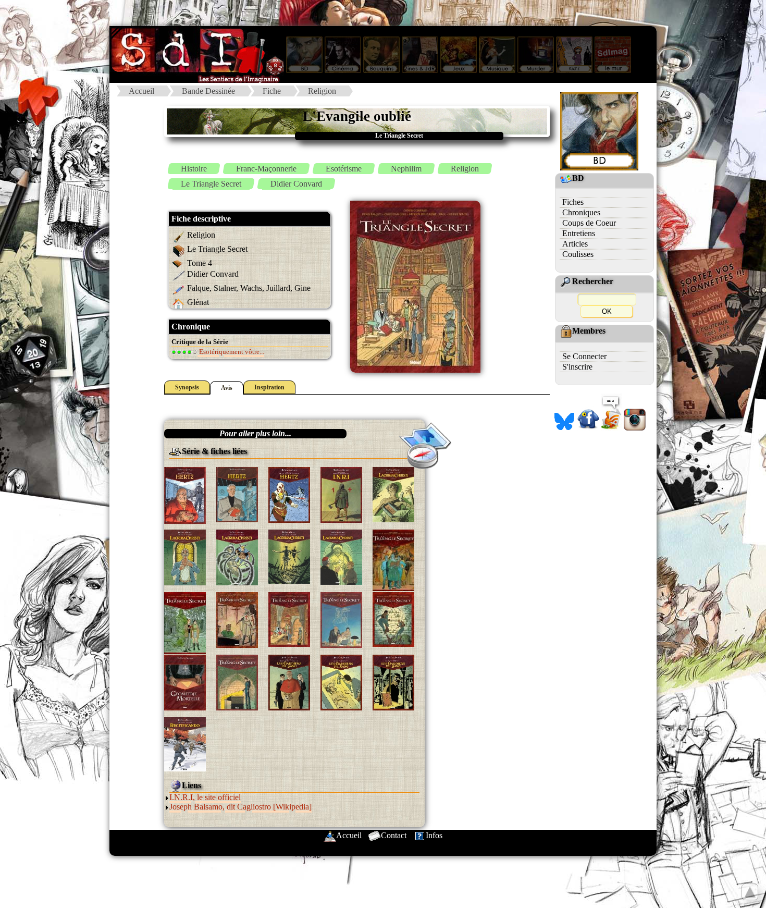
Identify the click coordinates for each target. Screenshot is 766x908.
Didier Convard (296, 183)
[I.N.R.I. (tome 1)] (341, 493)
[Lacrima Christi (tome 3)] (237, 556)
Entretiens (578, 233)
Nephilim (406, 168)
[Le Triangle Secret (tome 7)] (185, 681)
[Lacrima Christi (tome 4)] (289, 555)
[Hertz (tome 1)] (185, 494)
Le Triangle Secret (211, 183)
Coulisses (578, 254)
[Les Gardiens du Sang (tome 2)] (341, 681)
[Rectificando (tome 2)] (185, 743)
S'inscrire (577, 366)
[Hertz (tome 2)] (237, 493)
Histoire (194, 168)
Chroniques (581, 212)
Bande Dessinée (208, 91)
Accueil (141, 91)
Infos (434, 835)
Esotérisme (344, 168)
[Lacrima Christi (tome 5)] (341, 556)
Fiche (272, 91)
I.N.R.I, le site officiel (205, 797)
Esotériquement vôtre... (230, 351)
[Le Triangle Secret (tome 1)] (393, 559)
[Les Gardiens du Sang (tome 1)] (289, 681)
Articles (575, 243)
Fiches (573, 202)
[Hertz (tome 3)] (289, 493)
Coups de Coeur (589, 222)
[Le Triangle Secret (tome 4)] (289, 618)
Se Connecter (584, 356)
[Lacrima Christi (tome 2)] (185, 556)
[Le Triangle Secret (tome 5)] (341, 619)
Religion (322, 91)
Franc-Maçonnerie (266, 168)
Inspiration (269, 387)
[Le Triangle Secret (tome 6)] (393, 618)
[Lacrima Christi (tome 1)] (393, 493)
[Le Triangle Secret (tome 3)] (237, 619)
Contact (393, 835)
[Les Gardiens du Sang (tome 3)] (393, 681)
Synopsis (187, 387)
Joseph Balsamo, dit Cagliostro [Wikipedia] (240, 806)
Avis (226, 387)
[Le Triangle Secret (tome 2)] (185, 622)
